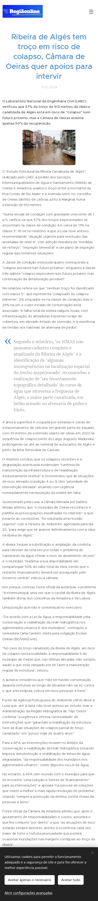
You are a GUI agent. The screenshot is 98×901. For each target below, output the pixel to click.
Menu (91, 11)
